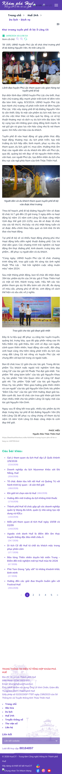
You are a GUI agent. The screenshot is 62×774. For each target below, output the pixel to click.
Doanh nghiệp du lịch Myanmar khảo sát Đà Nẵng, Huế (33, 471)
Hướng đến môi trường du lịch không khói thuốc (32, 498)
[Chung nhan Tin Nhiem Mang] (16, 770)
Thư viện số (11, 723)
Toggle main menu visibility (56, 5)
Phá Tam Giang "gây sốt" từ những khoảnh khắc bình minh (33, 571)
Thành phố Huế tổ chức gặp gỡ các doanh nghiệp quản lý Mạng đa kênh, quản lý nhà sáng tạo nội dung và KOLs (33, 510)
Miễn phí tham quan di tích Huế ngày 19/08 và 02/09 (33, 523)
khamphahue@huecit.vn (21, 684)
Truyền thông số (14, 719)
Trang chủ (14, 15)
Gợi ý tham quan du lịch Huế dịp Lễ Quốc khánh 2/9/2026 (33, 459)
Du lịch (9, 711)
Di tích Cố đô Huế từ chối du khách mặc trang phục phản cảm (33, 547)
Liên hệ (9, 727)
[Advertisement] (31, 628)
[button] (58, 24)
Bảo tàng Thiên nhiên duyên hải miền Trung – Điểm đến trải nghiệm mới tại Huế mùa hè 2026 (33, 559)
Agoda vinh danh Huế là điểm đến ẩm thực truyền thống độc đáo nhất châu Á (33, 535)
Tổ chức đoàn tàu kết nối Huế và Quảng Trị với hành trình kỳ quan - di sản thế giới (33, 483)
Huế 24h (33, 15)
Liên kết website (12, 740)
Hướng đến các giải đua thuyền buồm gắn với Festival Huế (33, 583)
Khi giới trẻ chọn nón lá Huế (21, 493)
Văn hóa (9, 707)
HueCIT (28, 765)
